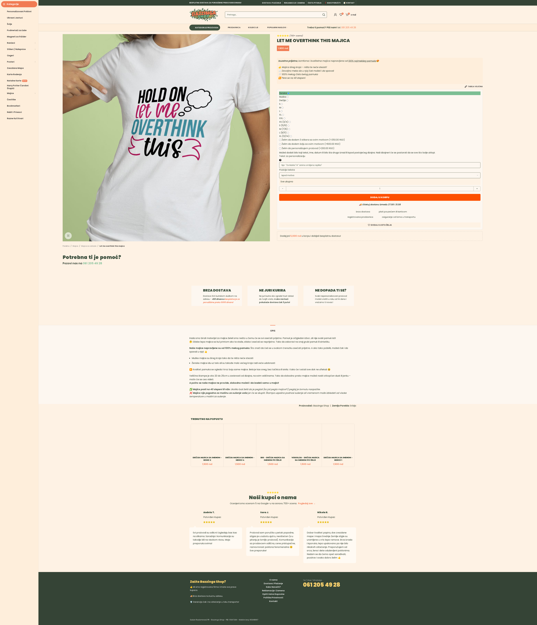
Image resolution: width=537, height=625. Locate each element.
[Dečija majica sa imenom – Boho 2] (207, 440)
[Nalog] (335, 14)
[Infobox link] (273, 296)
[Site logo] (203, 14)
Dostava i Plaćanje (273, 583)
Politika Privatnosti (273, 597)
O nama (273, 579)
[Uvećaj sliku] (68, 235)
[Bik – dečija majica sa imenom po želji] (273, 440)
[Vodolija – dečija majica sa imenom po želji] (305, 440)
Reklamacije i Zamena (273, 590)
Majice (75, 246)
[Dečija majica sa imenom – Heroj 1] (338, 440)
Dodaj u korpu (379, 197)
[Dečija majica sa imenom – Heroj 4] (240, 440)
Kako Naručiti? (273, 587)
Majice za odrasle (88, 246)
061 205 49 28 (348, 27)
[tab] (272, 329)
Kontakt (273, 601)
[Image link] (230, 609)
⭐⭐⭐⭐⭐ (290, 35)
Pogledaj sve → (306, 503)
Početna (66, 246)
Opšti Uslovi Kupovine (273, 594)
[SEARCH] (324, 14)
